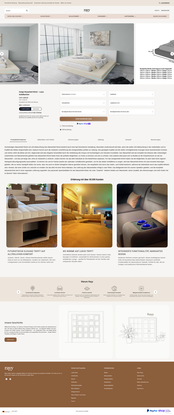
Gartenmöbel (129, 16)
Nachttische (107, 382)
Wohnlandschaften (76, 385)
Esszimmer (101, 16)
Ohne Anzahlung (67, 126)
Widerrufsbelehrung (142, 382)
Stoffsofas (74, 382)
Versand (139, 379)
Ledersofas (74, 372)
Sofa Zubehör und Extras (78, 395)
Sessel (73, 379)
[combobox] (17, 11)
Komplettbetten (108, 388)
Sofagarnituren (75, 391)
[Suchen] (27, 11)
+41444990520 (165, 3)
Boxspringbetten (108, 385)
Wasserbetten (108, 375)
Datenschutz (140, 375)
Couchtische (45, 16)
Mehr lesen (10, 339)
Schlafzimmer (74, 16)
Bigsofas (73, 398)
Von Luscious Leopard (82, 411)
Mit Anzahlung (66, 129)
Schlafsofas (74, 375)
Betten (106, 372)
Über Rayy (140, 372)
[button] (45, 16)
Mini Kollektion (75, 388)
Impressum (140, 388)
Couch (73, 401)
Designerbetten (108, 379)
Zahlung (139, 385)
